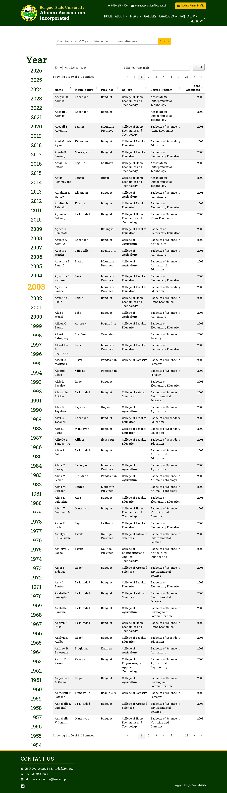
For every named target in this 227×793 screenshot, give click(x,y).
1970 (36, 596)
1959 (36, 698)
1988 (36, 428)
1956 (36, 726)
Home (108, 16)
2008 (36, 238)
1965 (36, 642)
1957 (36, 717)
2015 (36, 172)
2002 (36, 298)
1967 (36, 624)
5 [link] (171, 76)
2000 (36, 316)
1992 (36, 391)
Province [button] (107, 89)
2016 (36, 163)
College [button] (127, 89)
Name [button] (59, 89)
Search (164, 41)
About (119, 16)
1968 (36, 614)
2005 (36, 266)
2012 (36, 200)
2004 (36, 275)
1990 (36, 409)
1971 (36, 586)
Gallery (150, 16)
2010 (36, 219)
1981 (36, 493)
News (134, 16)
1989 (36, 419)
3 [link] (156, 76)
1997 (36, 344)
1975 (36, 549)
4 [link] (164, 76)
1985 (36, 456)
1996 (36, 353)
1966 (36, 633)
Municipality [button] (84, 89)
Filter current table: (137, 67)
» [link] (201, 76)
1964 (36, 651)
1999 (36, 325)
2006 (36, 256)
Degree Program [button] (161, 89)
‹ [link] (134, 76)
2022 (36, 107)
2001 (36, 307)
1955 (36, 735)
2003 (36, 286)
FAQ (182, 16)
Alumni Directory (195, 18)
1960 (36, 689)
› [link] (194, 76)
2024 (36, 89)
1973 (36, 568)
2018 (36, 145)
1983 (36, 474)
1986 (36, 447)
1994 (36, 372)
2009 (36, 228)
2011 (36, 210)
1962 (36, 670)
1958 (36, 707)
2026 (36, 70)
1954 (36, 745)
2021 (36, 117)
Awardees (166, 16)
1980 (36, 502)
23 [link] (186, 76)
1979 (36, 512)
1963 (36, 661)
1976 (36, 540)
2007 (36, 247)
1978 (36, 521)
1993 (36, 381)
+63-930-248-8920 (117, 5)
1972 (36, 577)
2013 (36, 191)
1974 (36, 558)
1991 (36, 400)
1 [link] (141, 76)
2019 (36, 135)
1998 (36, 335)
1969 (36, 605)
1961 (36, 679)
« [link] (127, 76)
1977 (36, 530)
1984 (36, 465)
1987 (36, 437)
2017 (36, 154)
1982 (36, 484)
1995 (36, 363)
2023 (36, 98)
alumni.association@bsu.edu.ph (150, 5)
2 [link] (148, 76)
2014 (36, 182)
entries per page (76, 67)
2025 (36, 79)
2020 (36, 126)
